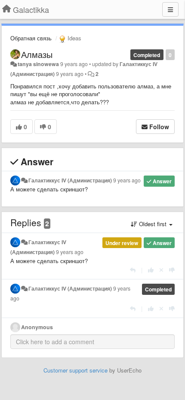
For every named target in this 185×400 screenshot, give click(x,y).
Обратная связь (31, 38)
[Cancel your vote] (161, 270)
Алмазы (36, 54)
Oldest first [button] (152, 224)
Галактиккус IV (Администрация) (70, 180)
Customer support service (75, 370)
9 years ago (127, 180)
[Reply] (133, 270)
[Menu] (170, 9)
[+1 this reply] (151, 270)
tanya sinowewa (38, 64)
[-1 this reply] (172, 270)
